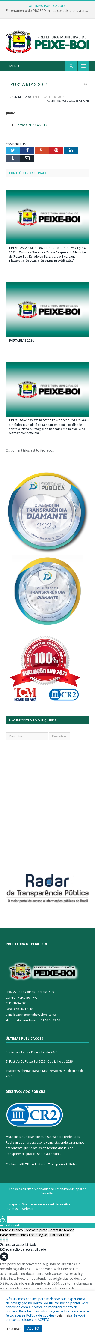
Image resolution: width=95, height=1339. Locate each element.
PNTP (25, 1164)
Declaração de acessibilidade (24, 1249)
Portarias (53, 100)
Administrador (22, 97)
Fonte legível (38, 1235)
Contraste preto (36, 1230)
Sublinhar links (59, 1235)
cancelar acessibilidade (20, 1244)
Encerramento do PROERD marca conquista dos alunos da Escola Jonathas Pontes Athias (49, 11)
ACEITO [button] (33, 1328)
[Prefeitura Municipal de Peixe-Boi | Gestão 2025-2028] (47, 40)
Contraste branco (61, 1230)
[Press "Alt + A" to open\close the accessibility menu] (3, 1219)
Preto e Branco (11, 1230)
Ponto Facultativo (18, 1052)
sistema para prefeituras (62, 1137)
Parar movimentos (14, 1235)
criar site (34, 1137)
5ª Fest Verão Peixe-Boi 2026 (25, 1061)
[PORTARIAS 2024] (47, 309)
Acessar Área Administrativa (50, 1204)
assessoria (37, 1142)
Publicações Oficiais (75, 100)
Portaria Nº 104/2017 (31, 125)
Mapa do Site (18, 1204)
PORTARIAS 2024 (21, 340)
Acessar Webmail (21, 1209)
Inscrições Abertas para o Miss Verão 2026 (35, 1071)
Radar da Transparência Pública (57, 1164)
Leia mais (63, 1315)
